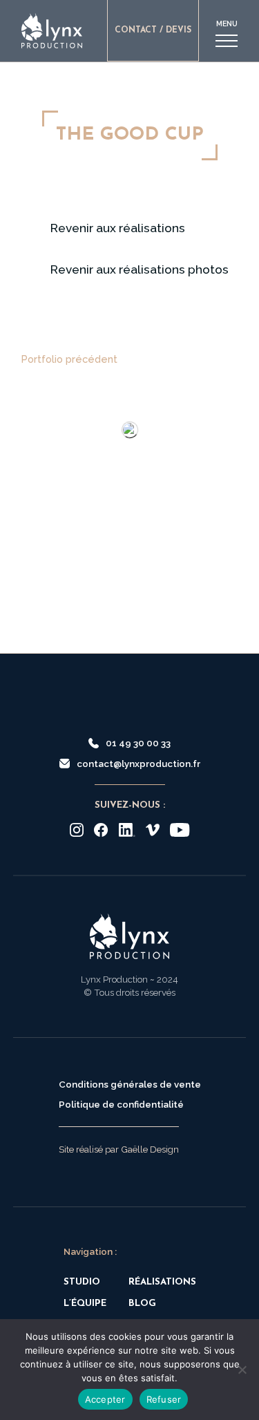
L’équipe (85, 1303)
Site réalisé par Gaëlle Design (119, 1149)
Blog (142, 1303)
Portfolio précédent (69, 359)
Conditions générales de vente (130, 1084)
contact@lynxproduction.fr (138, 763)
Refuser (164, 1399)
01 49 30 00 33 (138, 742)
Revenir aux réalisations (117, 228)
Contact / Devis (153, 30)
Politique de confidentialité (121, 1104)
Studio (82, 1282)
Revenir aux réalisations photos (139, 269)
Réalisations (162, 1282)
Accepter (105, 1399)
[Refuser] (242, 1369)
